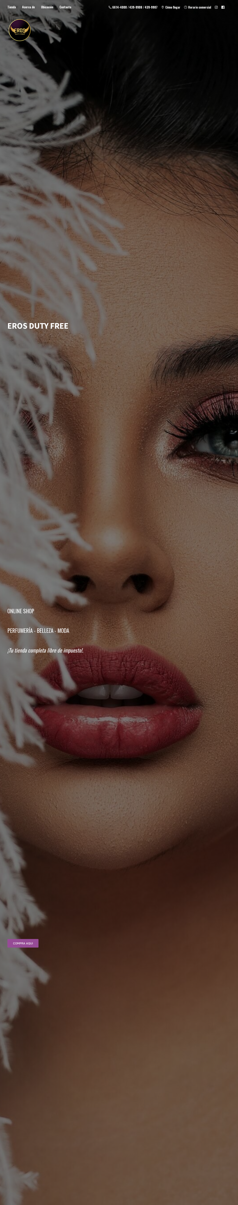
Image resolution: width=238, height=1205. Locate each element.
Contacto (65, 7)
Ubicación (47, 7)
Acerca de (28, 7)
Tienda (11, 7)
